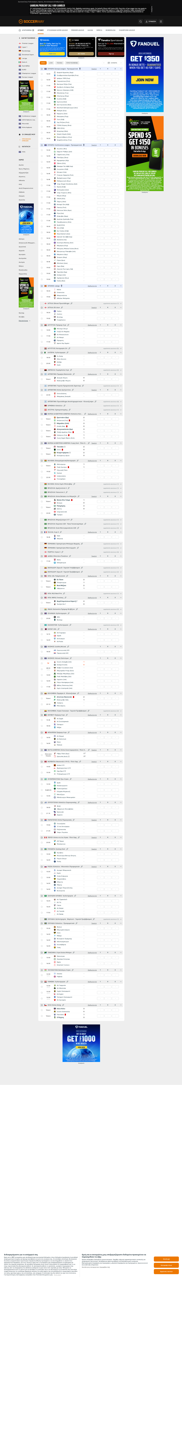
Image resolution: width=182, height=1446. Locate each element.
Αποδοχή (166, 1259)
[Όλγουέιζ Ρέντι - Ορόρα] (81, 471)
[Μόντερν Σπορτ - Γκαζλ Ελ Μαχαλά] (81, 330)
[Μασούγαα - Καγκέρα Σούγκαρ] (81, 957)
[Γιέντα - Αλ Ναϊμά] (81, 907)
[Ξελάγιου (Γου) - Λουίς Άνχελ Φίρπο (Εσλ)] (81, 436)
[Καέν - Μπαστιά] (81, 537)
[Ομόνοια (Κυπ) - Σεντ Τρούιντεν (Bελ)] (81, 103)
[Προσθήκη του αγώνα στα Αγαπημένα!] (42, 74)
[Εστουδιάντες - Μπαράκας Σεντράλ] (81, 395)
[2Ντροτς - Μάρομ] (81, 883)
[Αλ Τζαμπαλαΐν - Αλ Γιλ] (81, 901)
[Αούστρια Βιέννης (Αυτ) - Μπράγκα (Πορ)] (81, 244)
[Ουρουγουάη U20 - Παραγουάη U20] (81, 652)
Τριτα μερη (57, 1275)
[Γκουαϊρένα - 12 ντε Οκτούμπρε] (81, 825)
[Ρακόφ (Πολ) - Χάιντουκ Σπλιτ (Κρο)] (81, 209)
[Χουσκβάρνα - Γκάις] (81, 946)
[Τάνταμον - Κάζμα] (81, 726)
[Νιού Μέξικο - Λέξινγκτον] (81, 587)
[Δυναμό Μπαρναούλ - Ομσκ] (81, 871)
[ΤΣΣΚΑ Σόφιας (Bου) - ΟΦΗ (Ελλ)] (81, 127)
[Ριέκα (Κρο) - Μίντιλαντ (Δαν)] (81, 262)
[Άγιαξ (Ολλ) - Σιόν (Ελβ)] (81, 226)
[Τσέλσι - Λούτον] (81, 312)
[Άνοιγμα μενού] (160, 21)
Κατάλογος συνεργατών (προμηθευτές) (96, 1267)
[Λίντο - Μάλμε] (81, 934)
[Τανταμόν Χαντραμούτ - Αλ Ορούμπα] (81, 998)
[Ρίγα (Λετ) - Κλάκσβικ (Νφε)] (81, 215)
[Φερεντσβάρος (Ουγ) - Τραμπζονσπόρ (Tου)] (81, 138)
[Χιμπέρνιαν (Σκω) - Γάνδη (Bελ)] (81, 279)
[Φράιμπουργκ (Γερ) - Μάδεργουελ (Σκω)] (81, 179)
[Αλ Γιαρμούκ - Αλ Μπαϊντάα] (81, 987)
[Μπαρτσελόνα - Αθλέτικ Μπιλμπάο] (81, 297)
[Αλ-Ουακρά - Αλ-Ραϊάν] (81, 640)
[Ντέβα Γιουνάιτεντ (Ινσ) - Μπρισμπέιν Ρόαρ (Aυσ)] (81, 669)
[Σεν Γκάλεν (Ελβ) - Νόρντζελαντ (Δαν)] (81, 232)
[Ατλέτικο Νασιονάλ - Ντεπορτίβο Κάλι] (81, 698)
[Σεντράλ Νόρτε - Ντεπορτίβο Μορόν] (81, 379)
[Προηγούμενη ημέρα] (104, 63)
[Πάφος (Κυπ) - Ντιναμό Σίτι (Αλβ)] (81, 203)
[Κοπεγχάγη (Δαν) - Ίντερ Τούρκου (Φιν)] (81, 191)
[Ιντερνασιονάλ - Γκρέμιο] (81, 513)
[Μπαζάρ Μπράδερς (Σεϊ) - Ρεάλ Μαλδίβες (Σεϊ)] (81, 675)
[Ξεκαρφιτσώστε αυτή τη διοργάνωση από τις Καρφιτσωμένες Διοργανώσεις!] (80, 69)
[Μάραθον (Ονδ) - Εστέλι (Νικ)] (81, 425)
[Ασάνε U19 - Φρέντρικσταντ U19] (81, 766)
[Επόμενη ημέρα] (121, 63)
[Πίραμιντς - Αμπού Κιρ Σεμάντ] (81, 342)
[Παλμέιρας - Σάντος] (81, 507)
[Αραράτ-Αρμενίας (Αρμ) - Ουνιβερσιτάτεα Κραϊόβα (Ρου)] (81, 74)
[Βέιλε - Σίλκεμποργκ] (81, 561)
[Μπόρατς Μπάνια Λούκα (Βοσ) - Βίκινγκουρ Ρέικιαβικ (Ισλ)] (81, 250)
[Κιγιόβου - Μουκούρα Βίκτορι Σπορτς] (81, 854)
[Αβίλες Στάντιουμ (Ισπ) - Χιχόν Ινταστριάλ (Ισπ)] (81, 687)
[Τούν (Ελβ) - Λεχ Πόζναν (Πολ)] (81, 121)
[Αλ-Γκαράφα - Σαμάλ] (81, 634)
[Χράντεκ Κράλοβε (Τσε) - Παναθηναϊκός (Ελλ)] (81, 220)
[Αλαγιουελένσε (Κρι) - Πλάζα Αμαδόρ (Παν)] (81, 431)
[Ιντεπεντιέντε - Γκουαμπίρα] (81, 477)
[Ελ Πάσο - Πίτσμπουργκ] (81, 581)
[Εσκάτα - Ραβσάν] (81, 975)
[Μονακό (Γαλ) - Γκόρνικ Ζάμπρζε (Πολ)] (81, 173)
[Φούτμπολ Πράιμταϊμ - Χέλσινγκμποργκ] (81, 940)
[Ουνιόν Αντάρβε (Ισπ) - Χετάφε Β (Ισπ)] (81, 663)
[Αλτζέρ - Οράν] (81, 363)
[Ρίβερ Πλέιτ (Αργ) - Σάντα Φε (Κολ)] (81, 755)
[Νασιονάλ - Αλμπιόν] (81, 813)
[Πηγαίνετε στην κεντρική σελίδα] (36, 21)
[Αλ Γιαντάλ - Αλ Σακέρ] (81, 912)
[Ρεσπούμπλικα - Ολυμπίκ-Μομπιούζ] (81, 790)
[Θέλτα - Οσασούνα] (81, 291)
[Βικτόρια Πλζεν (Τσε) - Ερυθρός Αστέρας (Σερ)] (81, 85)
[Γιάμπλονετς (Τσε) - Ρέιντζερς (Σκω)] (81, 156)
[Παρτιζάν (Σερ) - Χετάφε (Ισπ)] (81, 273)
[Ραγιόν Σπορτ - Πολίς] (81, 860)
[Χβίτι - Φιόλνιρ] (81, 618)
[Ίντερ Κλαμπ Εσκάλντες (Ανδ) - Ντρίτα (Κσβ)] (81, 185)
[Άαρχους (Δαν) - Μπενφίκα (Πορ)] (81, 115)
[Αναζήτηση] (140, 21)
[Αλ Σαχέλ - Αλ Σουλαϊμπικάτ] (81, 720)
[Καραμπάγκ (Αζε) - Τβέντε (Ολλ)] (81, 162)
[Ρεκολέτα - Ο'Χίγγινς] (81, 1016)
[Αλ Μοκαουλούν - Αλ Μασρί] (81, 336)
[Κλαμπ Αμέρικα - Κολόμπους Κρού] (81, 454)
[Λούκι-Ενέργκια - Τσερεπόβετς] (81, 877)
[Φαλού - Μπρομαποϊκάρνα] (81, 928)
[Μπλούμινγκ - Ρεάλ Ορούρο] (81, 466)
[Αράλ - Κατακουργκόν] (81, 784)
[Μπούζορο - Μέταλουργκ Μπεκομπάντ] (81, 796)
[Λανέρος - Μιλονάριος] (81, 704)
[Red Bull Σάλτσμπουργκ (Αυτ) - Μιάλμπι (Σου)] (81, 109)
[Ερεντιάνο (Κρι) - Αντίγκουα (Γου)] (81, 419)
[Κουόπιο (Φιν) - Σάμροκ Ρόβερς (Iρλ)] (81, 150)
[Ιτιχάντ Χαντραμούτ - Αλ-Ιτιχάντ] (81, 992)
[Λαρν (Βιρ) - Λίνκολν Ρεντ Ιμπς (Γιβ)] (81, 267)
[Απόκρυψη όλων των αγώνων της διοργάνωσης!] (121, 69)
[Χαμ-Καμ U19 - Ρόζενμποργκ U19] (81, 772)
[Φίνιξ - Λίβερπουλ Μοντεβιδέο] (81, 807)
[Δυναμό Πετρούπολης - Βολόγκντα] (81, 889)
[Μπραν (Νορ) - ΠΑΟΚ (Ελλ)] (81, 197)
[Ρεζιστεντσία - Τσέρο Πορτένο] (81, 831)
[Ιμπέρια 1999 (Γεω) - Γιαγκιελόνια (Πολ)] (81, 80)
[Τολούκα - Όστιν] (81, 448)
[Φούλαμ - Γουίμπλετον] (81, 318)
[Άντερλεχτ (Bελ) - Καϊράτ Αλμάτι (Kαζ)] (81, 132)
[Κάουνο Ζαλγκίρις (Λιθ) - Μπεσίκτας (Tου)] (81, 91)
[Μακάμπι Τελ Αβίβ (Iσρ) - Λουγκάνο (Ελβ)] (81, 168)
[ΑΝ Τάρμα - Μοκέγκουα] (81, 842)
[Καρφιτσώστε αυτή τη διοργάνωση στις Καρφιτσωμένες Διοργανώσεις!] (71, 303)
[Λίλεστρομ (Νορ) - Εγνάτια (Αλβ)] (81, 97)
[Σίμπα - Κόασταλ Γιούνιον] (81, 963)
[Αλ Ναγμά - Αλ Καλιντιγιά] (81, 737)
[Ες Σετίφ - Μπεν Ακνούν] (81, 357)
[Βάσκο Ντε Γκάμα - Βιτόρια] (81, 501)
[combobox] (112, 63)
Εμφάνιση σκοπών (166, 1271)
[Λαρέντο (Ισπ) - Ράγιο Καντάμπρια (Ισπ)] (81, 681)
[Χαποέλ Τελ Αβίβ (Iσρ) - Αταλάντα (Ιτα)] (81, 238)
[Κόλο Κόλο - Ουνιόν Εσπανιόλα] (81, 1010)
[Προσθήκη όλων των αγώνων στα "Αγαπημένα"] (42, 69)
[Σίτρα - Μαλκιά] (81, 743)
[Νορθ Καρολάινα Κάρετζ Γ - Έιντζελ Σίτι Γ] (81, 603)
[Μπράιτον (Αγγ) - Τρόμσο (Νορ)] (81, 256)
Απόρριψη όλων (166, 1265)
